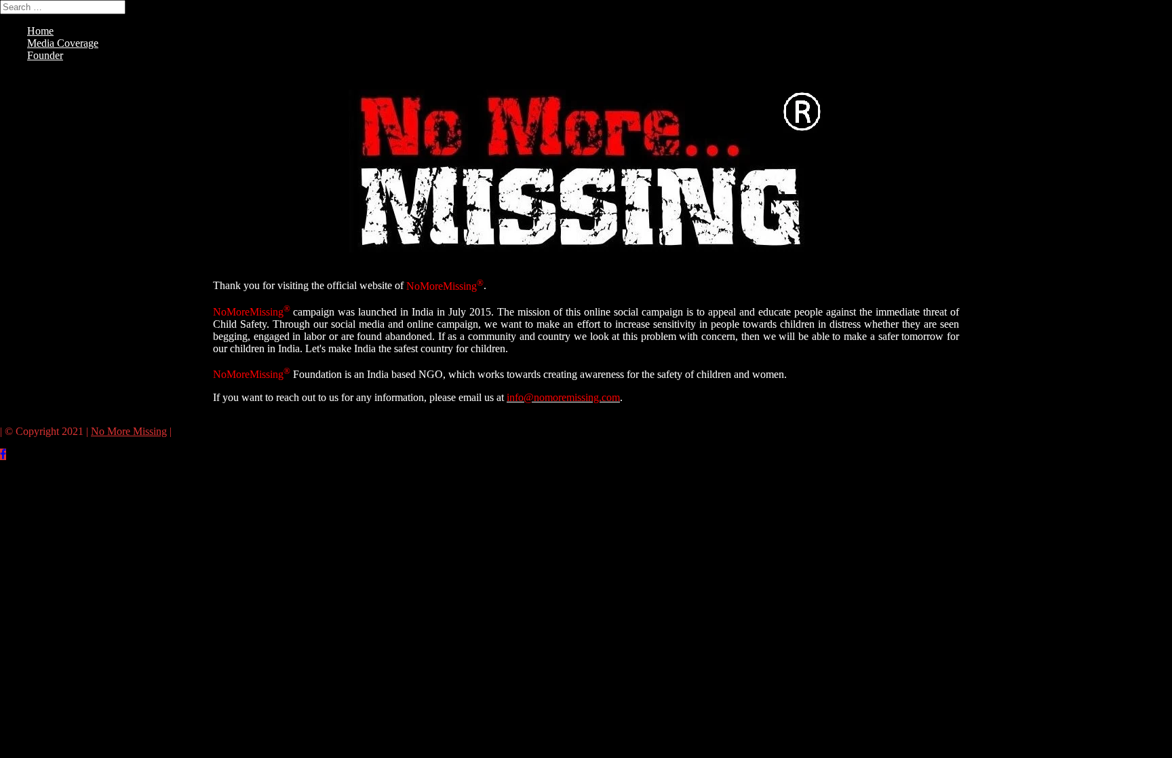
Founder (45, 55)
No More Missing (129, 431)
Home (40, 31)
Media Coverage (62, 43)
